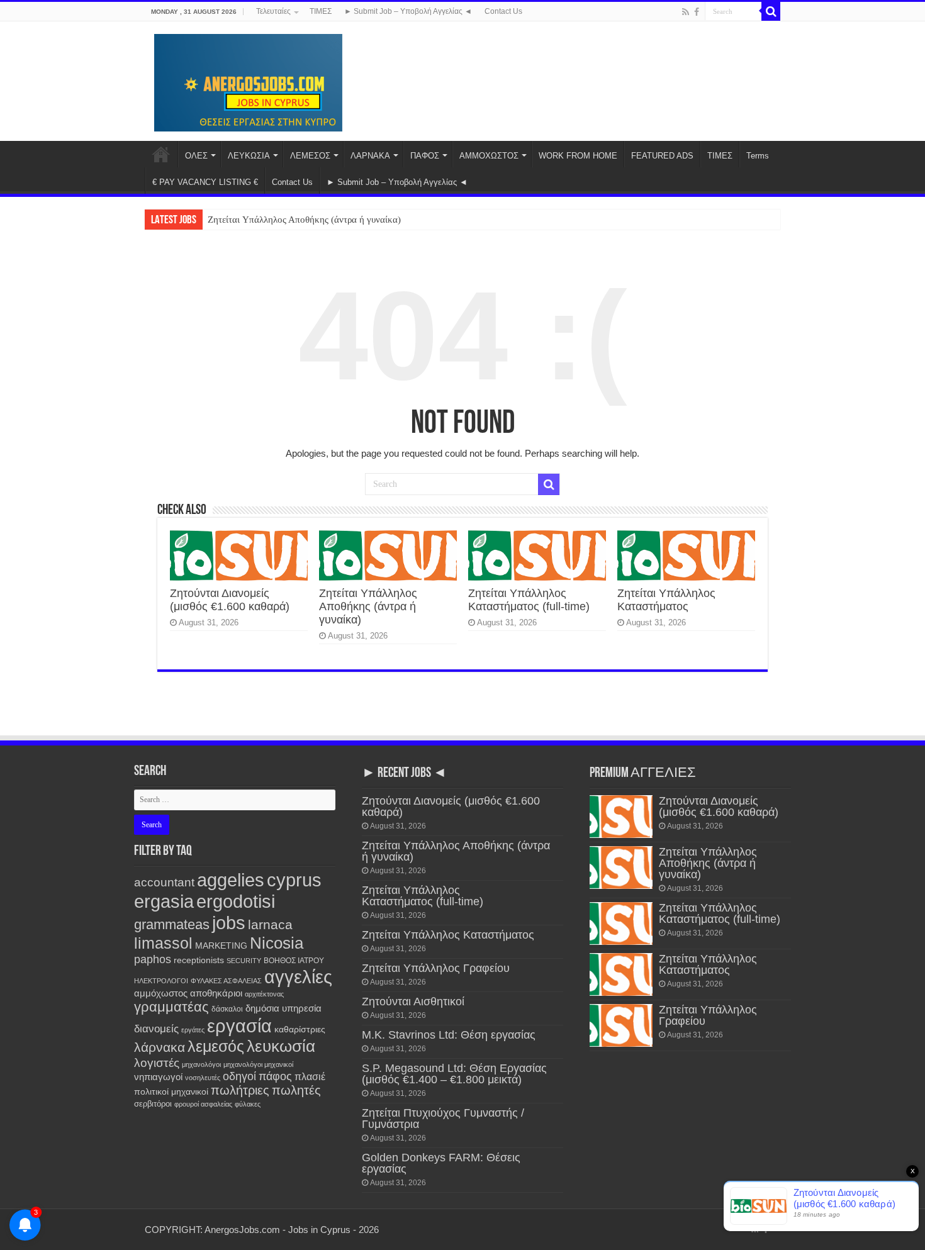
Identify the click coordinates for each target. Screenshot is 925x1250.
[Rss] (685, 12)
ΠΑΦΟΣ (424, 155)
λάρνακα (159, 1047)
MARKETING (221, 945)
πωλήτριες (240, 1090)
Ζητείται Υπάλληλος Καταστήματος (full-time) (529, 600)
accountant (164, 882)
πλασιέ (309, 1076)
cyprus (294, 879)
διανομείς (156, 1029)
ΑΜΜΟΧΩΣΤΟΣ (489, 155)
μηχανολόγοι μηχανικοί (258, 1064)
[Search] (770, 11)
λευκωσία (281, 1046)
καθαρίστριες (299, 1029)
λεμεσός (216, 1046)
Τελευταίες (273, 11)
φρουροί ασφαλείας (203, 1104)
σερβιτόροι (153, 1103)
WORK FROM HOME (578, 155)
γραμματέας (171, 1007)
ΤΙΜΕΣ (321, 11)
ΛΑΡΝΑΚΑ (370, 155)
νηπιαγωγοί (158, 1077)
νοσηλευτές (202, 1077)
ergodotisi (235, 901)
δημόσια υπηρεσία (283, 1008)
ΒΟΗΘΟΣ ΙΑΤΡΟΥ (294, 960)
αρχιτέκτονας (264, 994)
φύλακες (248, 1104)
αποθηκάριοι (216, 993)
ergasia (164, 901)
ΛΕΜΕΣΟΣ (310, 155)
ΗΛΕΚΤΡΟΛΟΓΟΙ (161, 981)
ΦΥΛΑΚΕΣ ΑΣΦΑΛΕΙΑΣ (226, 981)
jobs (228, 922)
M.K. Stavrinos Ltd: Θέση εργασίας (448, 1035)
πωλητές (296, 1090)
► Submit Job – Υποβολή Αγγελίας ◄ (408, 11)
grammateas (172, 924)
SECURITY (244, 960)
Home (161, 154)
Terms (757, 155)
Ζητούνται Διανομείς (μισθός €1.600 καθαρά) (229, 600)
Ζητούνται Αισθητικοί (413, 1001)
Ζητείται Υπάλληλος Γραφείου (436, 968)
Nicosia (276, 943)
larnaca (270, 924)
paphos (152, 959)
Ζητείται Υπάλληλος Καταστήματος (666, 600)
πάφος (275, 1076)
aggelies (230, 879)
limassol (163, 943)
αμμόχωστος (161, 993)
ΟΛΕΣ (196, 155)
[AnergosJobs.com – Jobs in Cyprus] (248, 80)
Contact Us (503, 11)
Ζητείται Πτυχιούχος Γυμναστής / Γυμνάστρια (443, 1118)
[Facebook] (696, 12)
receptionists (199, 960)
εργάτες (193, 1030)
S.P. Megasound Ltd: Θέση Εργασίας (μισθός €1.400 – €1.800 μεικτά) (454, 1074)
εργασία (239, 1025)
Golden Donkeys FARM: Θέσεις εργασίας (441, 1163)
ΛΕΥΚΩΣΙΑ (249, 155)
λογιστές (156, 1062)
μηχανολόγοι (201, 1064)
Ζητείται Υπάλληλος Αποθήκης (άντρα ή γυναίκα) (304, 220)
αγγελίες (298, 976)
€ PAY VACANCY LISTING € (205, 182)
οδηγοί (239, 1076)
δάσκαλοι (227, 1009)
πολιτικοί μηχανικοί (171, 1092)
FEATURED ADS (662, 155)
